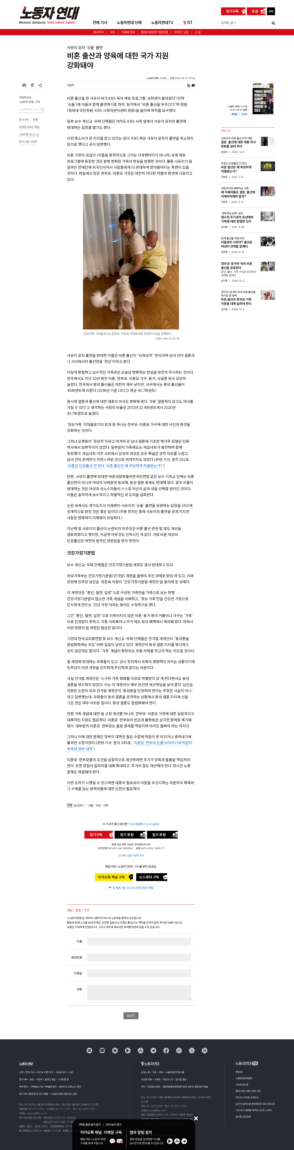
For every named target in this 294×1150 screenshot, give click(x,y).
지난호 (244, 114)
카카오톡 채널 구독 (111, 877)
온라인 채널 (50, 1079)
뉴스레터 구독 (149, 877)
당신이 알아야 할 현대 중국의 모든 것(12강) (255, 1103)
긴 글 (198, 32)
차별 (90, 805)
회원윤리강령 (154, 1086)
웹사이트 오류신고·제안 (70, 1086)
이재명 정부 (128, 32)
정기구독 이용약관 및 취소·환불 (33, 1093)
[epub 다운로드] (32, 85)
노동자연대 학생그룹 (174, 1072)
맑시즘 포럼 (181, 1079)
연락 (271, 11)
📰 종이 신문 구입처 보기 (131, 855)
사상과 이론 (146, 1079)
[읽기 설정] (188, 85)
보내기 (131, 1016)
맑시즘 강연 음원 (243, 1116)
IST (190, 22)
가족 (105, 805)
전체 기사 (100, 22)
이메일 (78, 973)
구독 (42, 109)
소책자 (157, 1079)
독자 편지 (23, 1086)
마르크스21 (168, 1079)
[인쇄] (24, 85)
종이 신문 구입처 (28, 141)
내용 (79, 989)
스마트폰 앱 (25, 134)
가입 (154, 1072)
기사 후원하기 (144, 824)
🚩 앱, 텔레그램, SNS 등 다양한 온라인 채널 (131, 887)
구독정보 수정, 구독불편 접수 (43, 1086)
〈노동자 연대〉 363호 (156, 78)
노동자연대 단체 (129, 22)
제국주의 (98, 32)
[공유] (40, 85)
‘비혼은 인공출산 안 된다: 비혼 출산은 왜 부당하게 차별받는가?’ (115, 465)
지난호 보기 (61, 1072)
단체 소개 (145, 1072)
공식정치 (78, 805)
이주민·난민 (181, 32)
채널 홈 (239, 1071)
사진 (71, 1072)
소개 (21, 1072)
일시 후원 (159, 834)
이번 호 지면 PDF (45, 1072)
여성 (98, 805)
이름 (79, 941)
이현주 (70, 85)
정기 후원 (127, 834)
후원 (255, 11)
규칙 (143, 1086)
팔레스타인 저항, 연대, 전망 (248, 1091)
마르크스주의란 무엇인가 (247, 1097)
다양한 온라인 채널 (29, 127)
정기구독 (232, 11)
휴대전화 (76, 957)
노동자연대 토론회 (244, 1078)
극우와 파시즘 (242, 1084)
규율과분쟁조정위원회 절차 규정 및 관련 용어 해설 (185, 1086)
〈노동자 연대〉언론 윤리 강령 (63, 1093)
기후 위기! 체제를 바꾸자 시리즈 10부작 (254, 1110)
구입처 (39, 1079)
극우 (112, 32)
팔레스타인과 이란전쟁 (154, 32)
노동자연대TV (162, 22)
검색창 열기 (228, 23)
